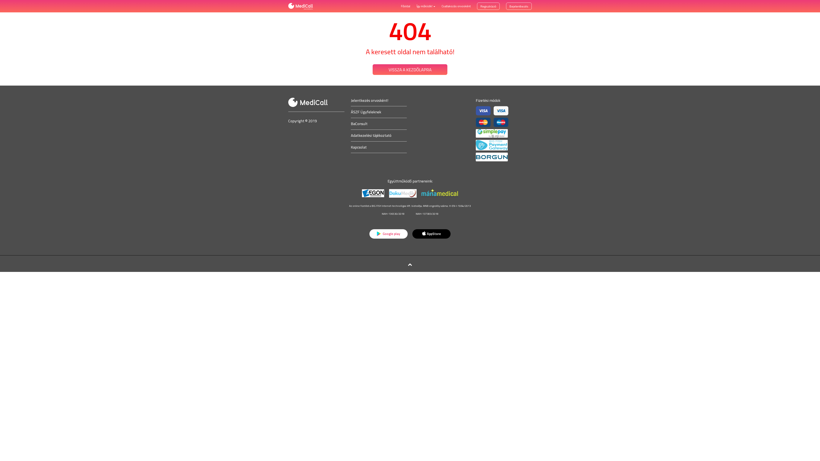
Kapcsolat (359, 147)
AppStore (434, 233)
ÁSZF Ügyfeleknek (366, 112)
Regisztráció (488, 6)
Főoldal (405, 6)
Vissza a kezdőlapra (410, 69)
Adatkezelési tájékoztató (371, 135)
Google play (391, 233)
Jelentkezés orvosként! (369, 100)
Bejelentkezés (519, 6)
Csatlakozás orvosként (456, 6)
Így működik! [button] (425, 6)
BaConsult (359, 124)
